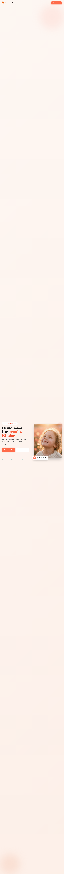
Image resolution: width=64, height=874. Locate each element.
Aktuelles (33, 3)
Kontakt (46, 3)
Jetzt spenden (57, 3)
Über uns (19, 3)
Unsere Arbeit (26, 3)
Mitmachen (39, 3)
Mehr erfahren (21, 449)
